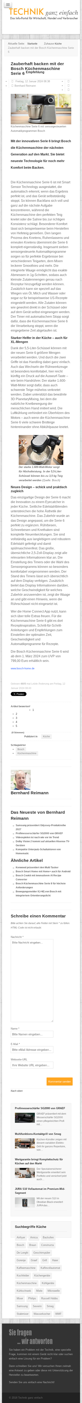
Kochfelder (23, 1275)
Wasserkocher (42, 1313)
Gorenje (21, 1260)
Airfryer (21, 1237)
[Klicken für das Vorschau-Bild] (41, 109)
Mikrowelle (54, 1290)
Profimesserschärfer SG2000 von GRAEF (39, 833)
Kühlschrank (24, 1290)
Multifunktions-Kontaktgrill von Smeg (38, 1133)
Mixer (20, 1298)
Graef (34, 1260)
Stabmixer (22, 1313)
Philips (32, 1298)
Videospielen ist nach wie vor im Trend (37, 837)
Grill (44, 1260)
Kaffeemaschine (26, 1267)
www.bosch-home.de (22, 668)
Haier (55, 1260)
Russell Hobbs (49, 1298)
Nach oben (17, 1091)
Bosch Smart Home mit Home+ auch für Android (43, 871)
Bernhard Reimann (25, 85)
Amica (34, 1237)
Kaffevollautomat (50, 1267)
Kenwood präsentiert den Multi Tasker (37, 867)
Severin (37, 1306)
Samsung (22, 1306)
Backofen (48, 1237)
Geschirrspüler (41, 1252)
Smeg (50, 1306)
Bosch (21, 749)
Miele (39, 1290)
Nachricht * (17, 936)
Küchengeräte (42, 1275)
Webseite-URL (19, 1059)
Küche (46, 736)
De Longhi (22, 1252)
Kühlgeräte (48, 1283)
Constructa (47, 1245)
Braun (32, 1245)
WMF (58, 1313)
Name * (15, 1028)
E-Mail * (15, 1044)
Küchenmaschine (27, 753)
